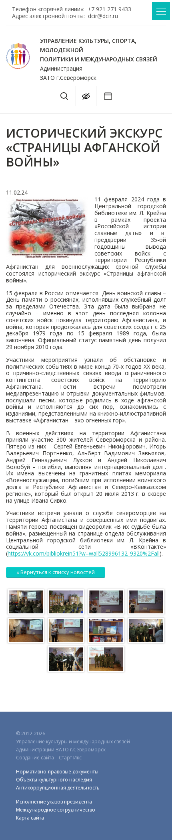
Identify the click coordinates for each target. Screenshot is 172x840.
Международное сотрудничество (55, 809)
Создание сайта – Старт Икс (49, 757)
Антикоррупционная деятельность (58, 787)
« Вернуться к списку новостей (55, 572)
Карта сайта (30, 817)
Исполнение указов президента (54, 801)
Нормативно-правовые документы (57, 771)
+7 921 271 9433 (109, 9)
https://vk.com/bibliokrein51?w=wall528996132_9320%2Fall (84, 553)
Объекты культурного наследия (54, 779)
